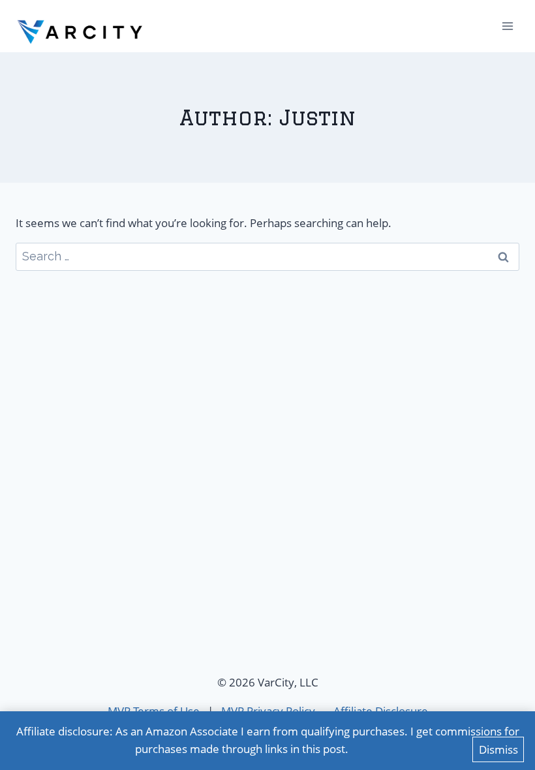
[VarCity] (81, 26)
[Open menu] (507, 26)
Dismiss (498, 749)
